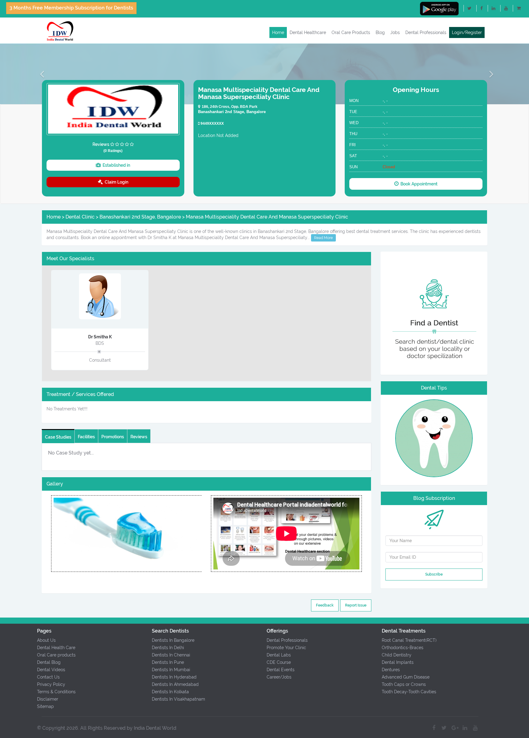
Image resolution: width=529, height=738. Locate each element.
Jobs (395, 32)
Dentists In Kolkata (170, 691)
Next (202, 533)
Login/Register (467, 32)
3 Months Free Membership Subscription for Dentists (71, 8)
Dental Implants (398, 662)
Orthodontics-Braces (402, 647)
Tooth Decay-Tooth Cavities (409, 691)
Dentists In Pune (168, 662)
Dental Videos (51, 669)
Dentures (391, 669)
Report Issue (355, 605)
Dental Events (281, 669)
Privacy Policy (51, 684)
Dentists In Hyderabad (174, 677)
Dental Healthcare (308, 32)
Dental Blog (49, 662)
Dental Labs (279, 654)
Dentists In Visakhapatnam (178, 699)
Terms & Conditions (56, 691)
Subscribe (434, 574)
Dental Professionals (425, 32)
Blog (380, 32)
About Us (46, 640)
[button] (39, 74)
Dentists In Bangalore (173, 640)
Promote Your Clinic (286, 647)
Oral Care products (56, 654)
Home (278, 32)
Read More (323, 238)
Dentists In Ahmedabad (175, 684)
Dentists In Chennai (171, 654)
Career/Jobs (279, 677)
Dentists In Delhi (168, 647)
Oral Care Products (351, 32)
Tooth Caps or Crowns (404, 684)
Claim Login (115, 182)
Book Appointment (418, 183)
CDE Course (279, 662)
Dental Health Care (56, 647)
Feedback (325, 605)
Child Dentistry (396, 654)
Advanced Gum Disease (406, 677)
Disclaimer (47, 699)
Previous (51, 533)
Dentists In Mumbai (171, 669)
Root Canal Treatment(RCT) (409, 640)
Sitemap (45, 706)
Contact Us (48, 677)
